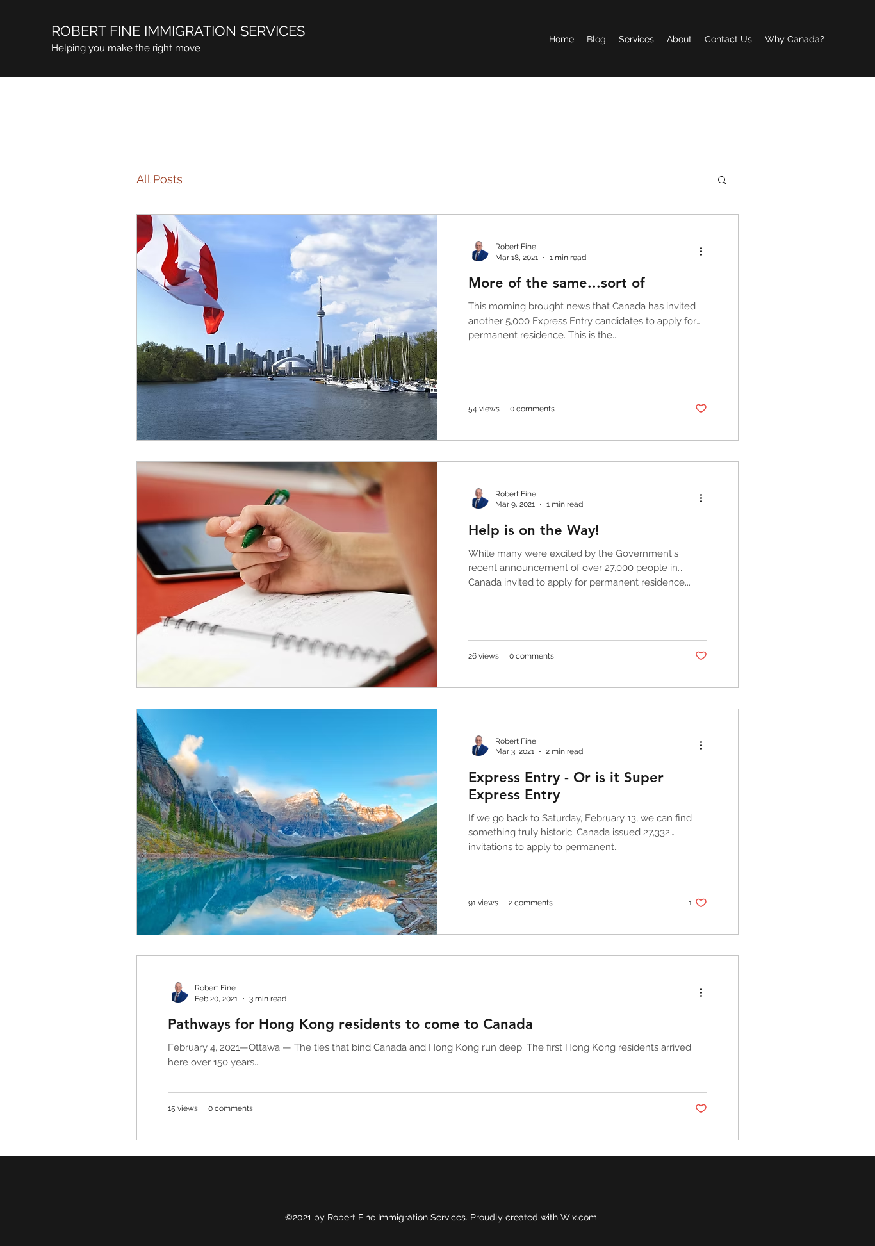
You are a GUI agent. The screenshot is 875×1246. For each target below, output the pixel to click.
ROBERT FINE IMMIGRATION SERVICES (178, 30)
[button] (722, 181)
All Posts (159, 179)
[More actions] (705, 251)
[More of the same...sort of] (287, 327)
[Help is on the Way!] (287, 574)
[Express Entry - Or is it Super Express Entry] (287, 822)
